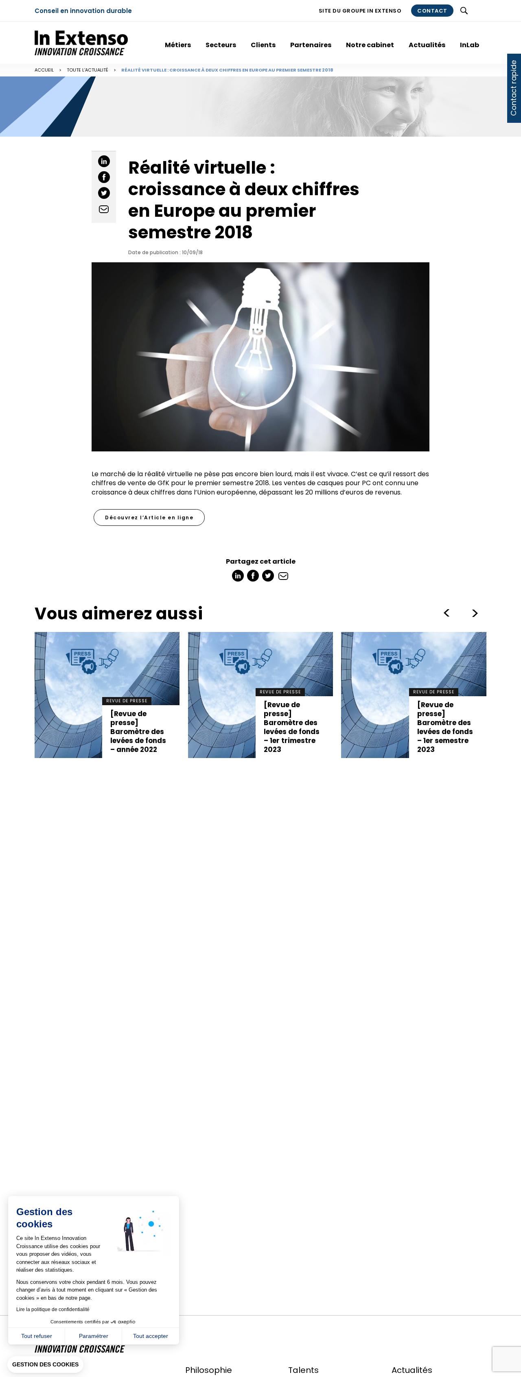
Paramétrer (93, 1336)
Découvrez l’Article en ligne (149, 517)
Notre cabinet (370, 45)
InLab (469, 45)
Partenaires (310, 45)
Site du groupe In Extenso (360, 11)
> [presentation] (446, 613)
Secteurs (221, 45)
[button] (45, 1364)
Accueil (44, 70)
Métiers (178, 45)
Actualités (427, 45)
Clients (263, 45)
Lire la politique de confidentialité (53, 1309)
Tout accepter (150, 1336)
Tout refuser (36, 1336)
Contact (432, 11)
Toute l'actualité (87, 70)
